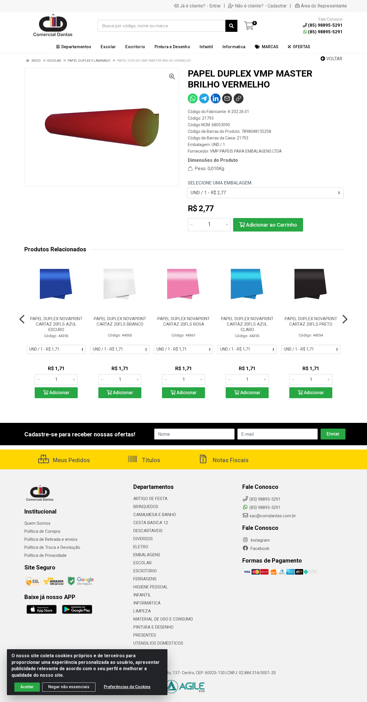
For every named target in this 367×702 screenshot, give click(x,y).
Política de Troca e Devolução (52, 547)
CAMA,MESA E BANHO (154, 514)
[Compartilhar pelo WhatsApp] (193, 98)
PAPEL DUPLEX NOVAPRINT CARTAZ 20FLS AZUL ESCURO (56, 324)
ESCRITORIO (145, 570)
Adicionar (58, 392)
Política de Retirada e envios (50, 539)
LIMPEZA (142, 611)
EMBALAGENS (146, 554)
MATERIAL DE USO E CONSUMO (163, 619)
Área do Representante (324, 5)
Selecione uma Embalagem (219, 183)
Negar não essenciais (68, 687)
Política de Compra (42, 531)
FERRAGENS (145, 579)
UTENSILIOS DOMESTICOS (158, 643)
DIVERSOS (143, 538)
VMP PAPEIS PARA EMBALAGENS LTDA (246, 151)
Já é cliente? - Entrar (200, 5)
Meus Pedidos (70, 460)
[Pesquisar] (231, 26)
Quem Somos (37, 523)
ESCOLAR (142, 562)
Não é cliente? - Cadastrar (261, 5)
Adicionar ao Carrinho (271, 225)
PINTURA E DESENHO (153, 627)
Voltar (333, 58)
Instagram (259, 540)
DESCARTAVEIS (148, 530)
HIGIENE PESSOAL (150, 587)
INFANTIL (142, 595)
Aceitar (27, 687)
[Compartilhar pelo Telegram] (204, 98)
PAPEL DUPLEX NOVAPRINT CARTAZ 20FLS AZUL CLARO (247, 324)
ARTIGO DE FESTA (150, 498)
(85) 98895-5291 (325, 31)
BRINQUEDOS (145, 506)
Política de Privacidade (45, 555)
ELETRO (140, 546)
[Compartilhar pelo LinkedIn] (215, 98)
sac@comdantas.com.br (272, 515)
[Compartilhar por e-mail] (227, 98)
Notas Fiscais (230, 460)
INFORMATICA (147, 603)
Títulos (150, 460)
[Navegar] (22, 319)
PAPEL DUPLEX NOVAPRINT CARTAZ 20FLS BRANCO (120, 321)
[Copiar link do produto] (238, 98)
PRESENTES (144, 635)
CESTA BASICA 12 (150, 522)
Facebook (259, 548)
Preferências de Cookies (127, 687)
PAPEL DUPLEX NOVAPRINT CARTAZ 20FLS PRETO (311, 321)
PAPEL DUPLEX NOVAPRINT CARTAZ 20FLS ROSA (183, 321)
